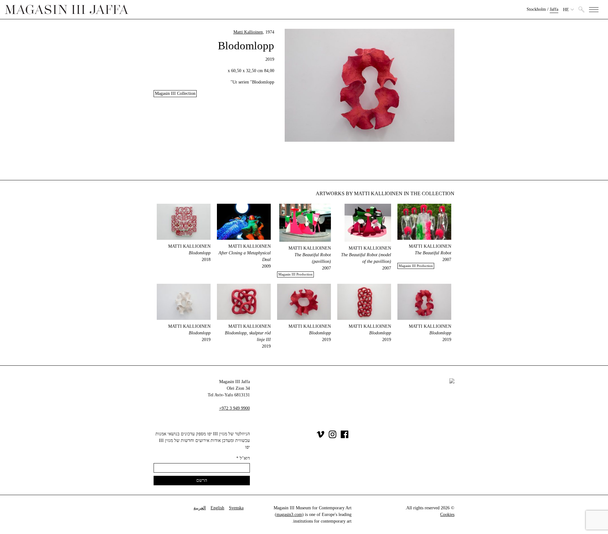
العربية (199, 508)
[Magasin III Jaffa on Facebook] (344, 436)
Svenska (236, 508)
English (217, 508)
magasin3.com (289, 514)
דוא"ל (243, 458)
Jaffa (554, 9)
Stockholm (536, 9)
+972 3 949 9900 (234, 408)
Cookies (447, 514)
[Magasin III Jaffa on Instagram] (332, 436)
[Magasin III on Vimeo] (320, 436)
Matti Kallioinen (248, 32)
